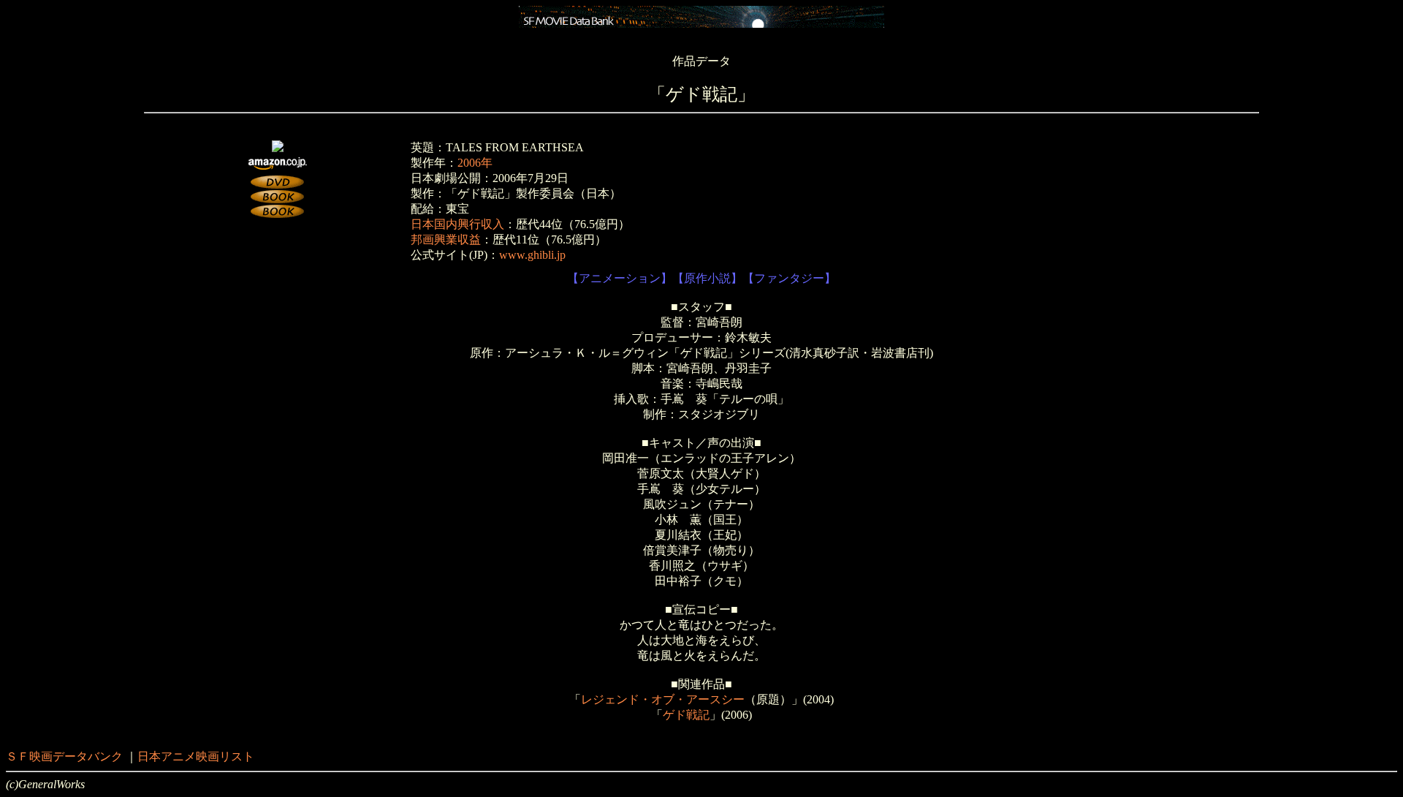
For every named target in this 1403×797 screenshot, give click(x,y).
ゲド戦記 (686, 715)
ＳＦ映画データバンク (64, 756)
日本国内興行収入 (457, 224)
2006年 (475, 162)
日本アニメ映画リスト (195, 756)
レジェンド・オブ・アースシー (663, 699)
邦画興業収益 (446, 239)
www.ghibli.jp (532, 255)
